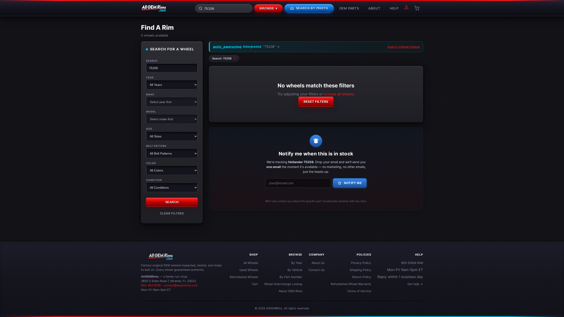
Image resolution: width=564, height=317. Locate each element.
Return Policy (361, 277)
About (374, 8)
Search (151, 60)
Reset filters (316, 101)
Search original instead (403, 46)
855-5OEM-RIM (412, 263)
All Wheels (250, 263)
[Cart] (417, 8)
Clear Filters (172, 213)
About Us (318, 263)
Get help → (415, 284)
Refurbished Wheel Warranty (351, 284)
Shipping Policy (360, 270)
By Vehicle (295, 270)
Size (149, 128)
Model (151, 111)
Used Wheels (248, 270)
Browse (268, 8)
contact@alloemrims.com (180, 285)
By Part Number (291, 277)
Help (394, 8)
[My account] (406, 8)
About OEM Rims (290, 291)
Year (150, 77)
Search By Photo (309, 8)
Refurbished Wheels (244, 277)
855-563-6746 (151, 285)
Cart (255, 284)
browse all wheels (339, 94)
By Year (296, 263)
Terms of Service (359, 291)
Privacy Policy (361, 263)
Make (150, 94)
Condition (154, 180)
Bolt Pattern (156, 145)
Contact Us (316, 270)
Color (151, 163)
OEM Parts (349, 8)
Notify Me (350, 183)
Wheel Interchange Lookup (283, 284)
